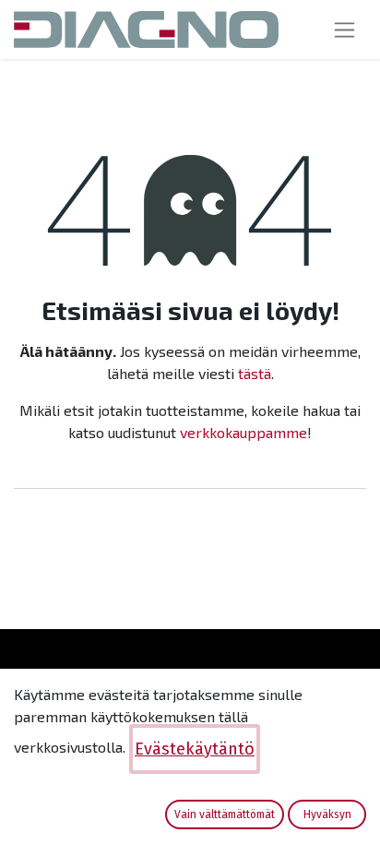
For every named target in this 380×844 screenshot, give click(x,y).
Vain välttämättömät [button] (224, 814)
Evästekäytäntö (195, 749)
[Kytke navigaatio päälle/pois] (344, 29)
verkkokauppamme (243, 432)
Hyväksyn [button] (327, 814)
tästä (254, 373)
